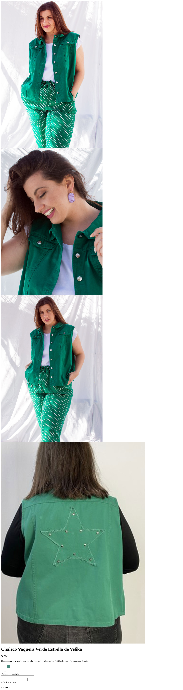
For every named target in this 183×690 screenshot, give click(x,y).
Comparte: (6, 687)
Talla (3, 671)
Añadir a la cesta (8, 682)
